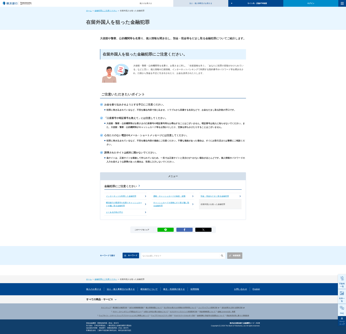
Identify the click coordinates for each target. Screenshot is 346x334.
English (256, 289)
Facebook (184, 229)
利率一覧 (342, 299)
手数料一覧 (342, 285)
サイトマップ (106, 308)
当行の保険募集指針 (136, 308)
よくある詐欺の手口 (114, 212)
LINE (165, 229)
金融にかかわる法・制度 (226, 312)
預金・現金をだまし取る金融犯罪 (215, 196)
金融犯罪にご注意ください (105, 11)
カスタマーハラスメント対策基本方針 (183, 312)
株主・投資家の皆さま (174, 289)
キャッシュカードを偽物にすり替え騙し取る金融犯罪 (171, 204)
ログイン (310, 3)
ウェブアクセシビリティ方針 (161, 315)
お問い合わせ (240, 289)
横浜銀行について (149, 289)
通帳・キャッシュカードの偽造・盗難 (169, 196)
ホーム (89, 11)
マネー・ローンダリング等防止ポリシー (127, 312)
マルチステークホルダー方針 (184, 315)
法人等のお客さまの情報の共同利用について (180, 308)
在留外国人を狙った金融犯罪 (213, 204)
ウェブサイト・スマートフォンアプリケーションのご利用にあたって (124, 315)
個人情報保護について (154, 308)
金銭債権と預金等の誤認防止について (210, 315)
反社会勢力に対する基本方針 (232, 308)
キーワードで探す (107, 255)
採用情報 (194, 289)
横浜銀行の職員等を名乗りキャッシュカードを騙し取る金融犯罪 (124, 204)
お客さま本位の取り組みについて (156, 312)
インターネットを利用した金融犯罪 (121, 196)
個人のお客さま (146, 3)
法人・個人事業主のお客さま (200, 3)
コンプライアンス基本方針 (208, 308)
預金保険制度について (207, 312)
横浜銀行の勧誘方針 (120, 308)
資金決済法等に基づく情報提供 (237, 315)
